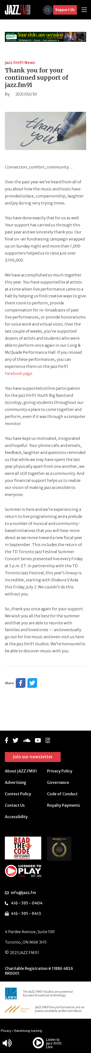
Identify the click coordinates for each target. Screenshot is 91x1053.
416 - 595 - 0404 (26, 903)
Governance (58, 782)
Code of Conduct (62, 793)
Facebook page (18, 373)
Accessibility (16, 816)
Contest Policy (18, 793)
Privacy (6, 1031)
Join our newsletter (33, 757)
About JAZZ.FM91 (21, 771)
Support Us (65, 10)
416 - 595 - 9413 (26, 913)
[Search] (48, 10)
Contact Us (15, 805)
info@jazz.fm (23, 892)
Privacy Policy (59, 771)
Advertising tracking (28, 1031)
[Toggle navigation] (84, 10)
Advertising (15, 782)
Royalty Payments (63, 805)
